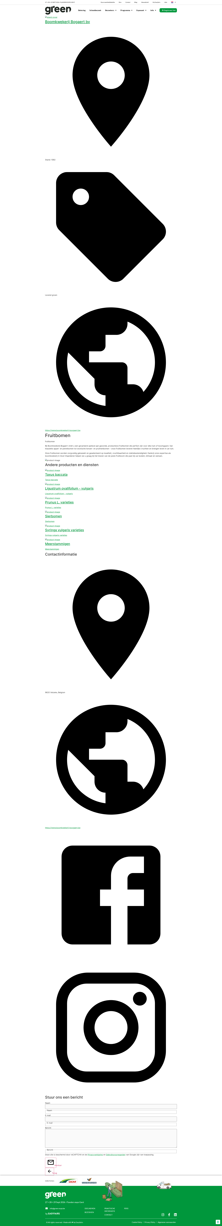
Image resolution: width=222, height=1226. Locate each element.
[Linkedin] (175, 1214)
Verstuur (55, 1165)
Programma (125, 10)
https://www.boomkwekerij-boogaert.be (62, 430)
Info (152, 10)
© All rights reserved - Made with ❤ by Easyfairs (64, 1222)
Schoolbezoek (95, 10)
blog (135, 2)
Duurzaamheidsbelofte (108, 2)
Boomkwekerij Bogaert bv (67, 21)
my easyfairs (156, 2)
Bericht (48, 1128)
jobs (165, 2)
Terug (53, 1173)
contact (127, 2)
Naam (47, 1103)
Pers (120, 2)
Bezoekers (109, 10)
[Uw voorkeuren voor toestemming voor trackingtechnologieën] (218, 1222)
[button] (168, 10)
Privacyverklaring (95, 1154)
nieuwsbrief (145, 2)
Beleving (81, 10)
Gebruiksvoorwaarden (115, 1154)
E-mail (48, 1115)
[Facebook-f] (169, 1214)
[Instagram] (162, 1214)
